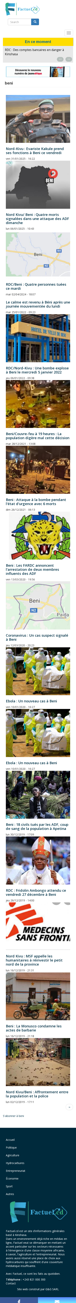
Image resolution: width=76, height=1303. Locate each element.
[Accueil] (22, 9)
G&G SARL (52, 1289)
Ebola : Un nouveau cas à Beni (31, 701)
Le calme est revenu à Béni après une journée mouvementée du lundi (38, 304)
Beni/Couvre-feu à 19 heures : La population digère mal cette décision (37, 435)
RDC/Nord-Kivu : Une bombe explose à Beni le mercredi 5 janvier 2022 (37, 370)
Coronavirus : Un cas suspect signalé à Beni (37, 637)
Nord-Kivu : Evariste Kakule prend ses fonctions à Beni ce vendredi (35, 150)
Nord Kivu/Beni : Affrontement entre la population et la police (37, 1094)
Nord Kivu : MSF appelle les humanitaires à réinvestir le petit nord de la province (34, 960)
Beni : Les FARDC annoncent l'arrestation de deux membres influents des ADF (32, 569)
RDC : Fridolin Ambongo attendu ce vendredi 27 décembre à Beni (36, 892)
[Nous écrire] (57, 1300)
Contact (11, 1283)
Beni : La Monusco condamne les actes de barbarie (34, 1028)
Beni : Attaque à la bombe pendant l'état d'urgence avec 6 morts (36, 501)
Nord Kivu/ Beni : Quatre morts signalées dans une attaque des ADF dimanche (37, 218)
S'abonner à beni (13, 1116)
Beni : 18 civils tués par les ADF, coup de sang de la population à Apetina (37, 826)
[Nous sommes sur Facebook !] (19, 1300)
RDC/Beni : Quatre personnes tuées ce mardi (36, 286)
